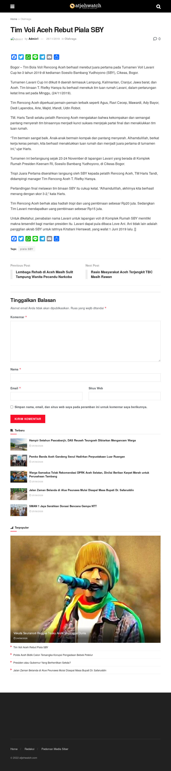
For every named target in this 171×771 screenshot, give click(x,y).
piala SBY (26, 249)
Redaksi (29, 749)
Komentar (18, 317)
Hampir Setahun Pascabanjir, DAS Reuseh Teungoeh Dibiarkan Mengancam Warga (82, 440)
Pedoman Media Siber (54, 749)
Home (13, 19)
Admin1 (34, 39)
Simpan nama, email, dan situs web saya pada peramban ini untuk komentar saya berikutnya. (81, 407)
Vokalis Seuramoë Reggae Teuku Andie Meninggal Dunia (50, 633)
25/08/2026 (37, 445)
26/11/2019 (53, 39)
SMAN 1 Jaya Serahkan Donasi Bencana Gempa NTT (63, 506)
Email (15, 388)
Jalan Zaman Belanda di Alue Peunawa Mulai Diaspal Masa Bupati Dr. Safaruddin (81, 490)
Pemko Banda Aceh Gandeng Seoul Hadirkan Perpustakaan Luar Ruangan (77, 456)
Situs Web (96, 388)
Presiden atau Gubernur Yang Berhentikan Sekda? (42, 662)
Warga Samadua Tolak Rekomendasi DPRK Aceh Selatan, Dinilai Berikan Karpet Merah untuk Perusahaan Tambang (89, 474)
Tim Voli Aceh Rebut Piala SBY (30, 647)
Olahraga (26, 19)
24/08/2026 (22, 638)
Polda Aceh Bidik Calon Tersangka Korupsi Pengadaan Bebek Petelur (53, 655)
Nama (15, 369)
